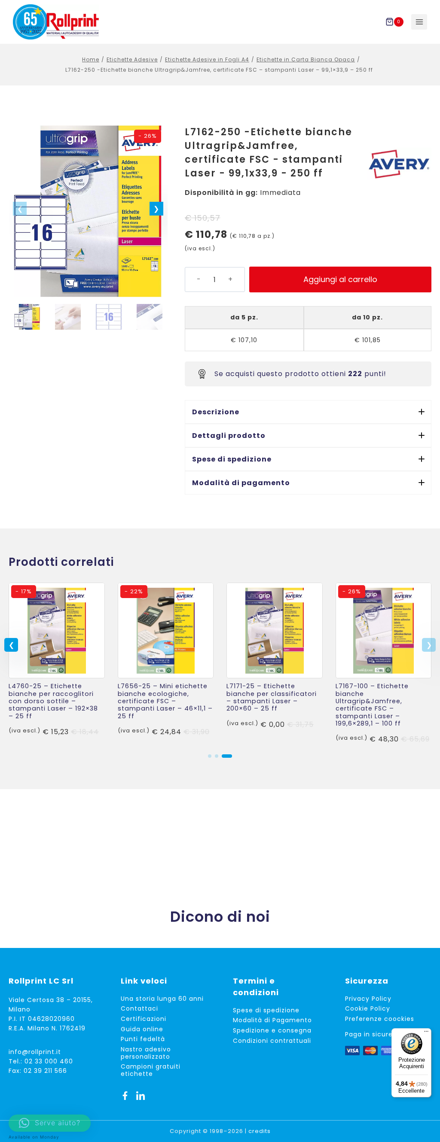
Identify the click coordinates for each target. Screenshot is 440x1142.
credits (259, 1131)
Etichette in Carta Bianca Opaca (306, 59)
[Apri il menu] (419, 22)
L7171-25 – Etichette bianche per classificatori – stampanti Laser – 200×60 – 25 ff (271, 697)
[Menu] (426, 1033)
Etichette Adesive (132, 59)
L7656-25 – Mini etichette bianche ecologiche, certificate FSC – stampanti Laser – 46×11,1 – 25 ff (165, 701)
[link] (57, 664)
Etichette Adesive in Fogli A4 (207, 59)
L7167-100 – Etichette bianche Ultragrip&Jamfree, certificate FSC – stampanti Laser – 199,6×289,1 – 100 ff (372, 704)
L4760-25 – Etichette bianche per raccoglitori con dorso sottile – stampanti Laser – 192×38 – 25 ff (53, 701)
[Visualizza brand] (399, 164)
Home (90, 59)
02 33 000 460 (48, 1061)
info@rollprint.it (35, 1052)
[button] (156, 209)
